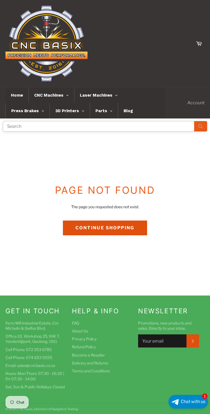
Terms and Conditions (91, 371)
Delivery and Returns (90, 363)
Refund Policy (84, 346)
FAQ (75, 323)
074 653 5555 (39, 357)
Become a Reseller (88, 355)
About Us (80, 331)
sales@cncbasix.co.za (36, 365)
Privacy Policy (84, 339)
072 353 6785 (39, 349)
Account (196, 102)
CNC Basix (25, 409)
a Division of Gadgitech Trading (56, 409)
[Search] (200, 126)
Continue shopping (105, 227)
